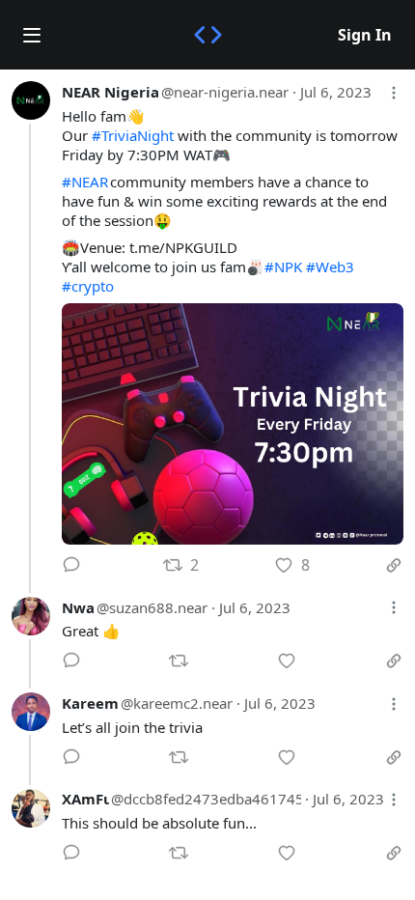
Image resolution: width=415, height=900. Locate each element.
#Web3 (330, 266)
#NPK (283, 266)
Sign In (365, 34)
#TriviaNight (133, 135)
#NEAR (85, 181)
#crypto (88, 285)
